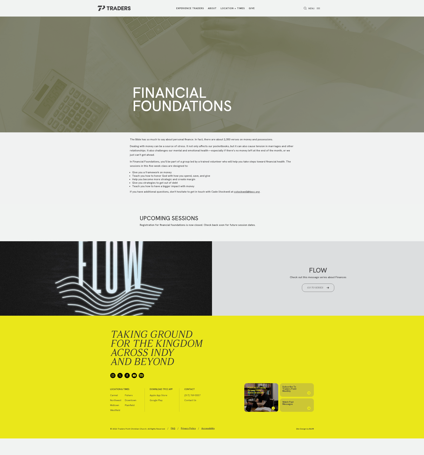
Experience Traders (190, 8)
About (212, 8)
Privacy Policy (188, 428)
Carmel (114, 395)
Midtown (114, 405)
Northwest (115, 400)
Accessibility (208, 428)
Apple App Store (158, 395)
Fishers (129, 395)
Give (252, 8)
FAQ (173, 428)
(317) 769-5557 (192, 395)
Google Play (156, 400)
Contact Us (190, 400)
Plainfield (129, 405)
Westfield (115, 410)
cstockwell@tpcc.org (247, 191)
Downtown (130, 400)
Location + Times (233, 8)
